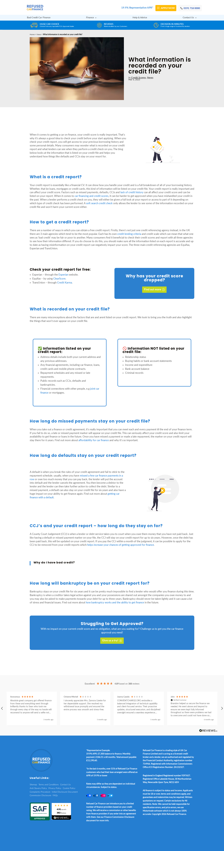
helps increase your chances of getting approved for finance (120, 545)
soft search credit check (99, 203)
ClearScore (59, 278)
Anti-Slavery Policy (38, 788)
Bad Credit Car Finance (38, 18)
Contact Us (188, 18)
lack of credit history (131, 192)
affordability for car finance (93, 440)
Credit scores (138, 77)
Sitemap (33, 785)
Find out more (152, 289)
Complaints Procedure (40, 792)
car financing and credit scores (91, 196)
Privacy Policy (54, 788)
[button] (32, 708)
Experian (63, 274)
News (39, 34)
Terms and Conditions (49, 785)
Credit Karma (64, 282)
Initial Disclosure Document (65, 792)
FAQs (55, 795)
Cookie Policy (69, 788)
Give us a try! (110, 640)
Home (32, 34)
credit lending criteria (129, 234)
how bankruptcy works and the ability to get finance (115, 602)
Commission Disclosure (40, 795)
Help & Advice (140, 18)
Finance (90, 18)
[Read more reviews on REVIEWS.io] (208, 731)
